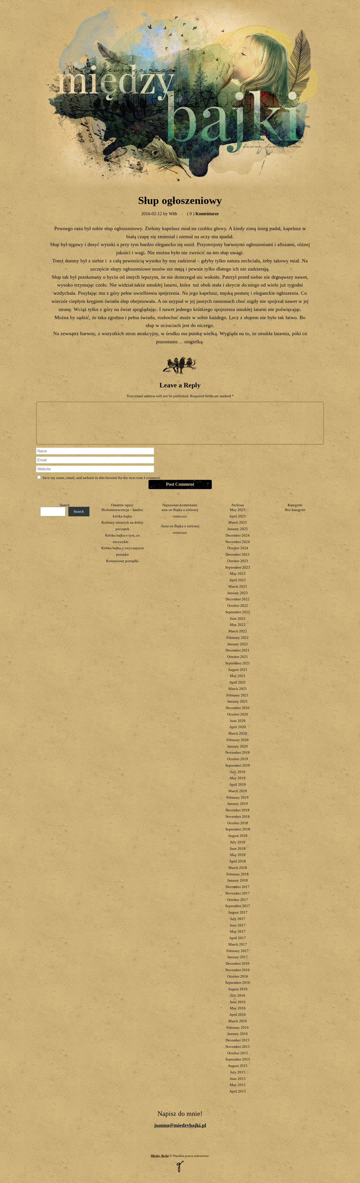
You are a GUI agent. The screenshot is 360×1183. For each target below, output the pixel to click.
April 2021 (237, 682)
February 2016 (237, 1027)
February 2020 (237, 740)
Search (65, 505)
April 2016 (237, 1014)
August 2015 (238, 1066)
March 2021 (237, 689)
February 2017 (237, 951)
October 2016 (237, 976)
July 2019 (237, 772)
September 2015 (237, 1059)
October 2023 (237, 561)
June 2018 (238, 848)
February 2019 (237, 797)
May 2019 (238, 778)
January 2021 (237, 701)
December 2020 (237, 708)
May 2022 (238, 625)
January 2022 (237, 644)
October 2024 (237, 548)
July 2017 (237, 919)
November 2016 (237, 970)
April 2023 (237, 580)
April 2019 (237, 784)
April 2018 (237, 861)
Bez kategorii (295, 510)
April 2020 (237, 727)
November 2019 (237, 752)
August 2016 (238, 989)
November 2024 (237, 542)
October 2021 (237, 657)
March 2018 (237, 868)
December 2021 (237, 650)
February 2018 (237, 874)
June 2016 (238, 1002)
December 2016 (237, 963)
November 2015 (237, 1047)
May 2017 (238, 931)
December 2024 (237, 535)
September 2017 (237, 906)
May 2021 (238, 676)
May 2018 (238, 855)
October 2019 (237, 759)
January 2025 (237, 529)
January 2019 (237, 803)
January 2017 (237, 957)
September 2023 (237, 567)
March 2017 (237, 944)
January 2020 (237, 746)
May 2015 (238, 1085)
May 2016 (238, 1008)
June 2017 (238, 925)
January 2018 (237, 880)
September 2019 (237, 765)
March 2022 (237, 631)
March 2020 (237, 733)
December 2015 (237, 1040)
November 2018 (237, 816)
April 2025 (237, 516)
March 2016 (237, 1021)
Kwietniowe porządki (122, 561)
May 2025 (238, 510)
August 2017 (238, 912)
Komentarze (203, 213)
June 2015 (238, 1079)
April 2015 (237, 1091)
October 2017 (237, 900)
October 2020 (237, 714)
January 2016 (237, 1034)
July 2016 (237, 995)
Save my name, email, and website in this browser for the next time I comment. (101, 478)
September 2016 (237, 982)
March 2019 (237, 791)
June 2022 (238, 618)
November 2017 (237, 893)
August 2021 (238, 669)
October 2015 (237, 1053)
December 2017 (237, 887)
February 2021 (237, 695)
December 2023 (237, 554)
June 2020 (238, 721)
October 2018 (237, 823)
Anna (165, 526)
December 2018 (237, 810)
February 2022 (237, 637)
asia (165, 510)
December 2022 (237, 599)
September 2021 (237, 663)
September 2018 (237, 829)
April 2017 (237, 938)
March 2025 (237, 522)
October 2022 (237, 605)
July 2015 (237, 1072)
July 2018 (237, 842)
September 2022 (237, 612)
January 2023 (237, 593)
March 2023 (237, 586)
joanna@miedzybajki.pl (180, 1125)
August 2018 (238, 836)
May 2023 (238, 573)
